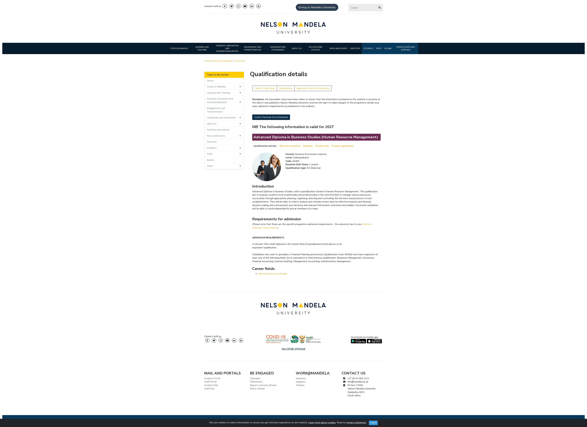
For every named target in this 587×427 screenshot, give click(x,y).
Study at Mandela (222, 61)
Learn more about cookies (322, 422)
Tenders (300, 385)
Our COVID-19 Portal (293, 348)
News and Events (216, 135)
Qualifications (286, 88)
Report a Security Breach (263, 385)
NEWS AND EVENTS (338, 48)
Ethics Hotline (257, 388)
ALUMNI (387, 48)
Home (207, 61)
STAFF (378, 48)
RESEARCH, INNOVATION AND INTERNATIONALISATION (227, 48)
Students (212, 147)
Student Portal (212, 378)
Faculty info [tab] (322, 145)
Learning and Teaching (218, 92)
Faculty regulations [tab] (343, 145)
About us (211, 123)
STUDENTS (368, 48)
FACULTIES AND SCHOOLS (315, 48)
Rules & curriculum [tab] (289, 145)
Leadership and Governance (221, 117)
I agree (373, 422)
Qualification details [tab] (265, 145)
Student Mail (211, 385)
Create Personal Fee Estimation (271, 117)
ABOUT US (296, 48)
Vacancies (301, 378)
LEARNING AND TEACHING (202, 48)
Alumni (210, 160)
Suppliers (300, 381)
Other (210, 165)
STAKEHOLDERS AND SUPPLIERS (405, 48)
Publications (256, 381)
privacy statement (356, 422)
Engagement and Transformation (216, 110)
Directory (212, 141)
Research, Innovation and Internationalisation (220, 100)
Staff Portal (210, 381)
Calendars (255, 378)
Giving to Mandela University (317, 7)
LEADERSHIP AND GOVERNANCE (278, 48)
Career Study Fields (264, 88)
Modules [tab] (308, 145)
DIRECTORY (355, 48)
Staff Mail (209, 388)
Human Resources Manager (272, 273)
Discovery (240, 61)
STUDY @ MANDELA (179, 48)
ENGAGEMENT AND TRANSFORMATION (252, 48)
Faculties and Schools (218, 129)
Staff (209, 153)
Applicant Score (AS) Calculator (313, 88)
